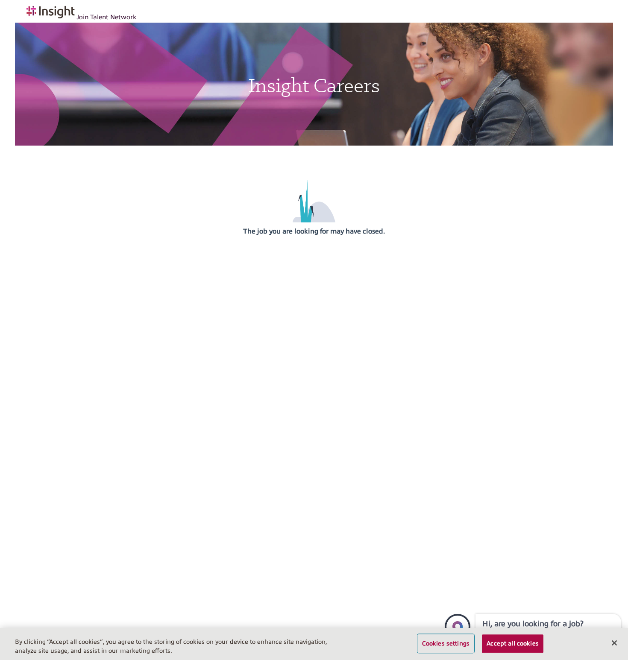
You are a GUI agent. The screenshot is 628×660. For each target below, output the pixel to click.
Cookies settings (446, 643)
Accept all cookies (513, 643)
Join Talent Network (106, 17)
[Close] (614, 643)
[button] (457, 627)
